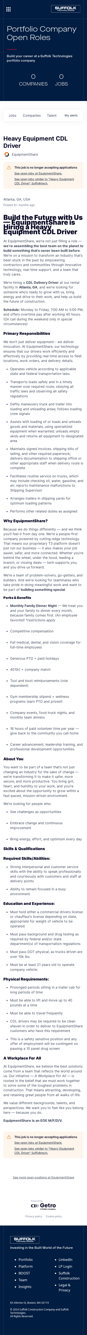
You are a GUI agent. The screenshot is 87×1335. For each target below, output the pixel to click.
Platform (26, 1266)
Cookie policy (54, 1216)
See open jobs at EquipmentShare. (38, 173)
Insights (25, 1286)
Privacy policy (33, 1216)
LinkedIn (65, 1259)
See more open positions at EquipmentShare (43, 1177)
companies (32, 115)
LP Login (65, 1266)
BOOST (24, 1273)
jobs (12, 115)
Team (23, 1280)
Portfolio (26, 1259)
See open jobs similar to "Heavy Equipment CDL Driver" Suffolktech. (44, 181)
